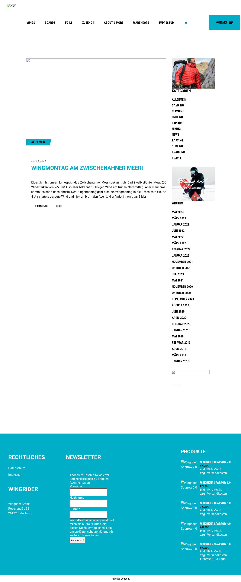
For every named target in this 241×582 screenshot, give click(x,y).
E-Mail (75, 509)
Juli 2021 (178, 274)
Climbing (178, 111)
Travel (177, 158)
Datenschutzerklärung (94, 531)
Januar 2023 (180, 224)
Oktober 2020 (181, 293)
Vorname (76, 486)
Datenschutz (16, 468)
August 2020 (180, 305)
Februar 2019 (181, 342)
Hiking (176, 129)
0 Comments (40, 206)
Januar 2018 (180, 361)
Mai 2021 (178, 280)
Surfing (177, 146)
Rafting (177, 140)
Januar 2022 (180, 255)
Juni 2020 (178, 311)
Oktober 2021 (181, 268)
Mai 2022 (178, 237)
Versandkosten (217, 473)
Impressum (15, 474)
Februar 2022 (181, 249)
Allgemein (38, 142)
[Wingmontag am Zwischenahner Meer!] (96, 105)
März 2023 (179, 218)
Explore (177, 123)
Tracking (178, 152)
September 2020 (183, 299)
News (175, 134)
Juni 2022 (178, 230)
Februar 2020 (181, 324)
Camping (178, 105)
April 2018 (179, 349)
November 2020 (182, 286)
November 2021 (182, 262)
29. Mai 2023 (38, 160)
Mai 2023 (178, 212)
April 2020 (179, 318)
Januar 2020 (180, 330)
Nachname (77, 497)
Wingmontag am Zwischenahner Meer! (87, 168)
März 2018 (179, 355)
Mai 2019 (178, 336)
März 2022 (179, 243)
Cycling (177, 117)
